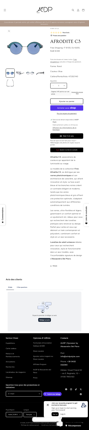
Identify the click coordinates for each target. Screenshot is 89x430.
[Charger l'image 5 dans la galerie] (10, 83)
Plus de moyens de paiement (67, 113)
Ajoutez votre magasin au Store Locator (43, 357)
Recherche (10, 367)
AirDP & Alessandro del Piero (42, 371)
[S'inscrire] (39, 394)
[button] (4, 10)
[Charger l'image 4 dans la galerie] (40, 73)
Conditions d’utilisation (48, 425)
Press (35, 378)
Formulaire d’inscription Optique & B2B (42, 344)
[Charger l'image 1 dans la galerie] (10, 73)
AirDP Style (29, 423)
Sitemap (9, 377)
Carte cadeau (11, 348)
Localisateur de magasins (16, 372)
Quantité (53, 81)
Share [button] (55, 266)
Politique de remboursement (30, 425)
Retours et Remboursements (13, 355)
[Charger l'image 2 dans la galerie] (20, 73)
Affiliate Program (39, 364)
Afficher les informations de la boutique (64, 129)
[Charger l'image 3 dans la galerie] (30, 73)
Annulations (10, 362)
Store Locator (38, 351)
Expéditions (10, 343)
